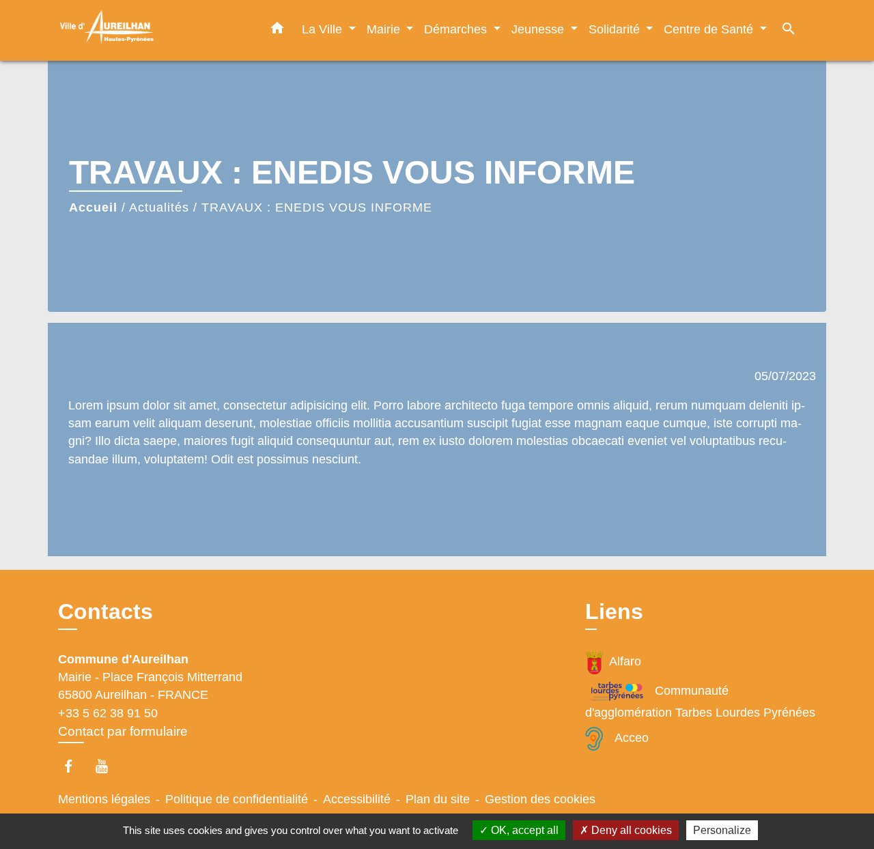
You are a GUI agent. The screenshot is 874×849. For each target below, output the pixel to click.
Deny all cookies (630, 830)
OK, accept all (523, 830)
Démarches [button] (457, 29)
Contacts (105, 611)
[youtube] (108, 766)
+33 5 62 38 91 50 (108, 713)
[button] (277, 30)
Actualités (159, 207)
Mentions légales (104, 799)
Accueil (93, 207)
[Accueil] (143, 30)
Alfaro (625, 661)
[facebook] (74, 766)
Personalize (722, 830)
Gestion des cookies (540, 799)
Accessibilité (357, 799)
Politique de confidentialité (236, 799)
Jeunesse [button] (539, 29)
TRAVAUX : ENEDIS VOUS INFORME (316, 207)
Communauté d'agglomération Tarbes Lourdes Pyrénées (700, 701)
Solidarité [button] (616, 29)
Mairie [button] (385, 29)
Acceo (632, 738)
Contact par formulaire (123, 731)
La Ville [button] (324, 29)
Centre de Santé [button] (710, 29)
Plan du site (438, 799)
